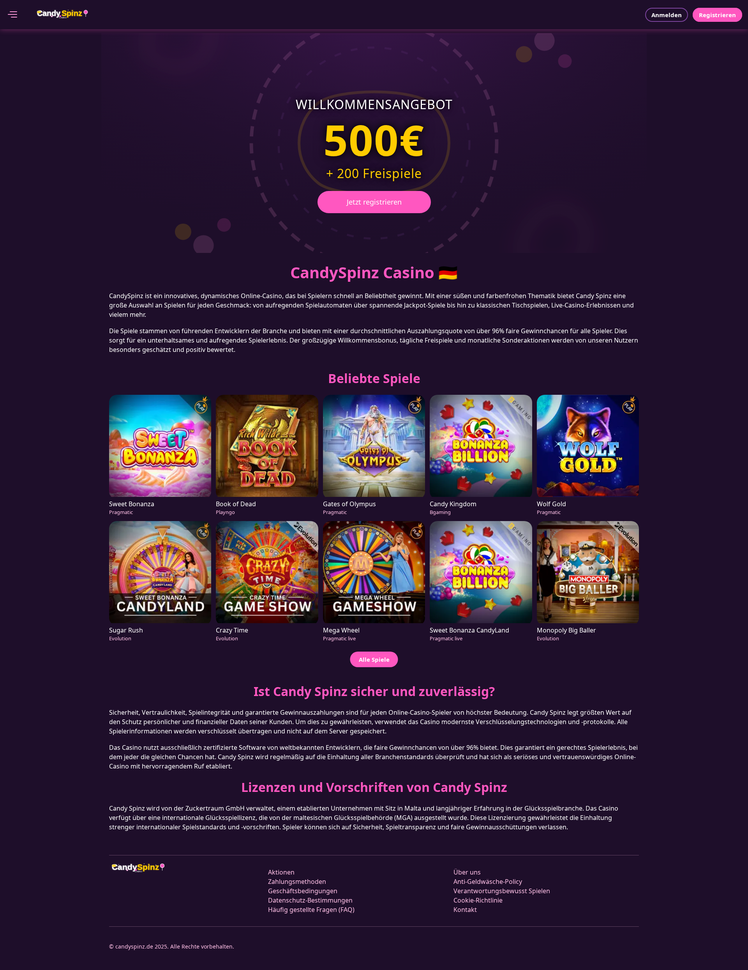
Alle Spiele (374, 659)
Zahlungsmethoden (297, 881)
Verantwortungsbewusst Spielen (501, 891)
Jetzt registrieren (374, 202)
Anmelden (666, 15)
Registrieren (717, 15)
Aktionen (281, 872)
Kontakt (465, 909)
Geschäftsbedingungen (302, 891)
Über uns (467, 872)
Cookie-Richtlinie (478, 900)
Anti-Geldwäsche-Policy (487, 881)
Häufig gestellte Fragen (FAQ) (311, 909)
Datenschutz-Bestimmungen (310, 900)
